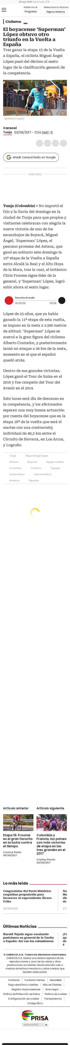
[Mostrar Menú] (4, 10)
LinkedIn (55, 143)
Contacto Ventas (34, 980)
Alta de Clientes (52, 984)
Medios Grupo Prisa (35, 1024)
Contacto (14, 980)
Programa (31, 11)
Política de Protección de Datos (21, 994)
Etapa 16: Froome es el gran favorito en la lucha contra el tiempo (18, 840)
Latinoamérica (42, 474)
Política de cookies (56, 994)
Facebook (39, 143)
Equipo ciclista (55, 462)
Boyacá (32, 462)
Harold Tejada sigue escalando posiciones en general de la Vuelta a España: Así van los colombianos (28, 938)
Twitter (47, 143)
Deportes (34, 480)
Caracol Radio (13, 10)
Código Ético (35, 1003)
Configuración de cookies (23, 998)
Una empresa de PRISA (35, 1015)
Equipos (55, 468)
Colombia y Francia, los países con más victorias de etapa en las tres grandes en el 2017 (51, 844)
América (14, 480)
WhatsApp (63, 143)
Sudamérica (16, 474)
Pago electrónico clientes (23, 984)
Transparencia (53, 998)
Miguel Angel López (36, 455)
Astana (13, 462)
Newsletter (56, 980)
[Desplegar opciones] (61, 300)
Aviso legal (51, 989)
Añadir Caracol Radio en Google (34, 157)
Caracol (10, 128)
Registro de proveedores (26, 989)
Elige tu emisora (55, 12)
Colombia (15, 468)
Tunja (7, 132)
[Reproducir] (9, 300)
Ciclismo (13, 21)
